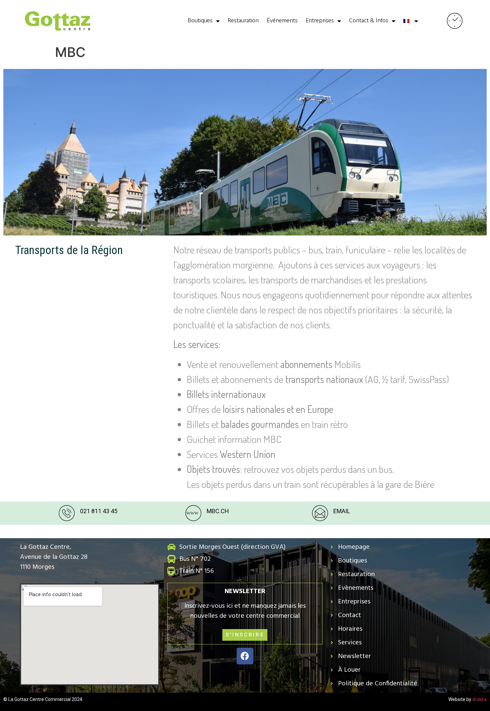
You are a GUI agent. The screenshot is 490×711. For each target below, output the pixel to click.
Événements (282, 21)
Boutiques (200, 21)
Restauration (243, 21)
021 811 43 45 (98, 511)
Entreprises (320, 21)
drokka (479, 699)
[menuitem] (410, 21)
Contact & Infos (368, 21)
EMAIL (341, 511)
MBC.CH (218, 511)
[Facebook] (245, 656)
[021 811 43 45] (66, 513)
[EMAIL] (320, 513)
